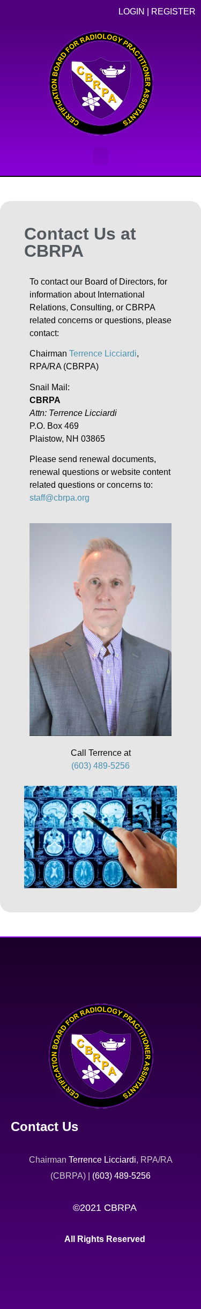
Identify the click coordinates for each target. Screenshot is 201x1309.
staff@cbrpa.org (59, 497)
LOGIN (131, 11)
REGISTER (173, 11)
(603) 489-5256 (100, 765)
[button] (100, 156)
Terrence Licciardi (103, 353)
